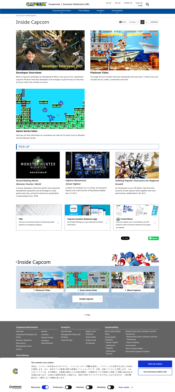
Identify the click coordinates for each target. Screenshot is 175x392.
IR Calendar (90, 343)
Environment (131, 345)
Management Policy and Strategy (70, 335)
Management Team (24, 346)
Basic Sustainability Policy (112, 332)
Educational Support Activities (138, 351)
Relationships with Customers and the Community (141, 332)
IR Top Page (20, 16)
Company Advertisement (47, 341)
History (19, 349)
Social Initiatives (133, 342)
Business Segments (24, 340)
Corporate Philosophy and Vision (26, 335)
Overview (19, 331)
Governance (21, 343)
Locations (45, 334)
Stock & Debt (91, 337)
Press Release (22, 355)
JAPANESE (154, 22)
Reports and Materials (90, 332)
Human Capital (112, 342)
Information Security (110, 352)
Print (124, 22)
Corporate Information (27, 327)
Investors (65, 327)
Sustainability (111, 327)
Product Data (91, 340)
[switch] (68, 387)
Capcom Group (47, 337)
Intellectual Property (110, 346)
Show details (124, 387)
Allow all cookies (155, 364)
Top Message (66, 331)
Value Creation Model (134, 348)
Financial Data (66, 340)
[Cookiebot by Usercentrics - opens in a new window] (15, 387)
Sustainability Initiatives (110, 338)
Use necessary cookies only (155, 372)
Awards (44, 331)
